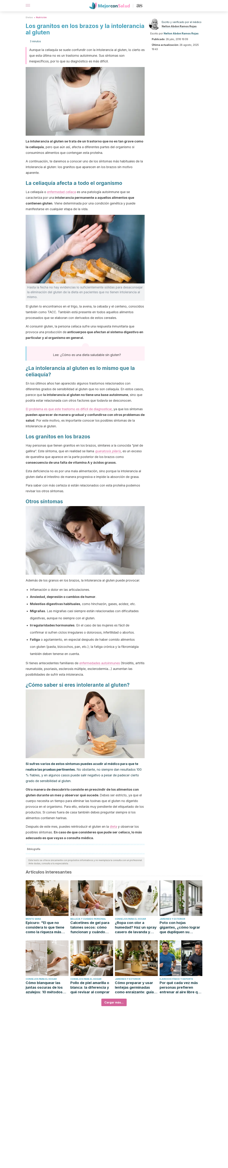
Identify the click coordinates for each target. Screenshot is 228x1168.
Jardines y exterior (172, 919)
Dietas (29, 17)
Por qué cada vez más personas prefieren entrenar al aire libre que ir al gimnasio (181, 987)
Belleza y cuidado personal (88, 919)
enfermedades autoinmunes (99, 663)
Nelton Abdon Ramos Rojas (179, 26)
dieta (113, 826)
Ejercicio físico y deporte (176, 979)
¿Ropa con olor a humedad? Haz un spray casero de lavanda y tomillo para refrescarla (136, 927)
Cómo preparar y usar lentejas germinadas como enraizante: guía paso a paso (134, 987)
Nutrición (41, 17)
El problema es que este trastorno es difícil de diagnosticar (69, 409)
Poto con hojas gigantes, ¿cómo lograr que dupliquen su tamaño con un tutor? (180, 927)
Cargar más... (114, 1002)
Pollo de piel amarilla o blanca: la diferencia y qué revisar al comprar (90, 987)
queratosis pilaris (108, 451)
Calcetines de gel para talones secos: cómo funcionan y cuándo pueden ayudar (89, 927)
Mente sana (33, 919)
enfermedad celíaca (61, 192)
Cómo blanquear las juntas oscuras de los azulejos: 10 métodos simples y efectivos (44, 987)
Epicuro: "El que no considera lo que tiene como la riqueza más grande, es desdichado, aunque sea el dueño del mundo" (47, 927)
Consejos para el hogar (130, 919)
